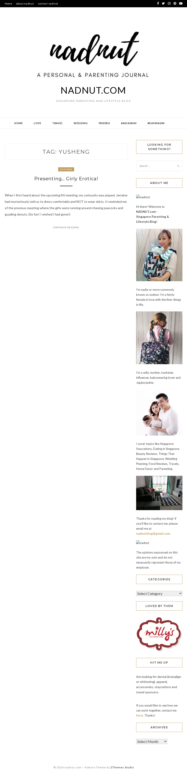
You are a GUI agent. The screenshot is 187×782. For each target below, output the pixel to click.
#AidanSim (129, 123)
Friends (104, 123)
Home (8, 3)
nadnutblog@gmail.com (153, 533)
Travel (57, 123)
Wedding (81, 123)
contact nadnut (48, 3)
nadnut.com (93, 90)
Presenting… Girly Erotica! (66, 178)
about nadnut (25, 3)
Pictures (66, 169)
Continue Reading (66, 227)
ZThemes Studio (122, 767)
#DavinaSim (156, 123)
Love (37, 123)
